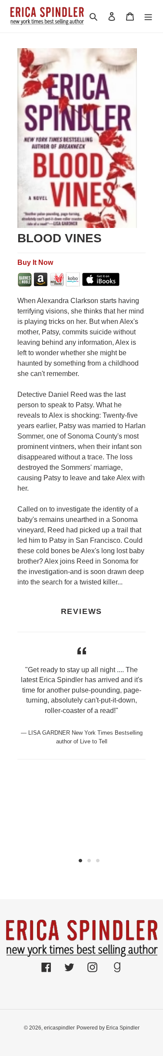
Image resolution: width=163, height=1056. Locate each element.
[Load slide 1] (80, 860)
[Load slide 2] (89, 860)
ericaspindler (59, 1028)
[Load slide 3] (97, 860)
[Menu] (148, 16)
